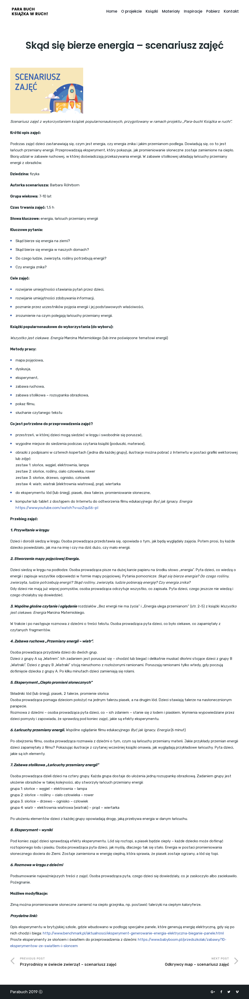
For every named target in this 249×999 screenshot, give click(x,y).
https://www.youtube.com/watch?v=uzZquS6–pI (57, 508)
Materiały (171, 11)
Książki (152, 11)
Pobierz (213, 11)
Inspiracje (193, 11)
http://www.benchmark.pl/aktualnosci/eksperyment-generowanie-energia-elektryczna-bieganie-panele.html (133, 933)
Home (111, 11)
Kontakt (231, 11)
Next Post (197, 962)
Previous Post (68, 962)
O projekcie (131, 11)
